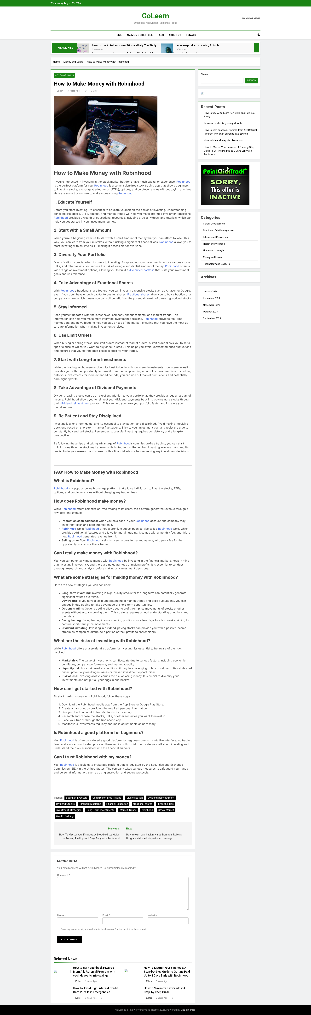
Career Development (214, 223)
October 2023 (210, 311)
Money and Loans (64, 75)
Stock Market (166, 810)
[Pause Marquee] (256, 47)
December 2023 (211, 298)
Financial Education (117, 803)
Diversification (135, 797)
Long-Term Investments (101, 810)
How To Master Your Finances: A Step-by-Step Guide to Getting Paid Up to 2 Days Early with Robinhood (167, 971)
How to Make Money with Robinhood (223, 140)
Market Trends (128, 810)
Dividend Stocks (65, 803)
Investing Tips (165, 803)
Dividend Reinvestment (161, 797)
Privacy (191, 35)
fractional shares (142, 803)
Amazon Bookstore (140, 35)
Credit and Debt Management (219, 230)
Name (61, 915)
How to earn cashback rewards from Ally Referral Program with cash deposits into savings (94, 971)
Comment (63, 875)
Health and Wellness (214, 243)
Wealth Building (65, 816)
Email (106, 915)
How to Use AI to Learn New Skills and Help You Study (124, 45)
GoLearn (155, 16)
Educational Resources (215, 237)
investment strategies (68, 810)
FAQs (161, 35)
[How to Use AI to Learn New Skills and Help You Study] (83, 50)
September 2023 (212, 318)
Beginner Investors (76, 797)
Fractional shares (138, 294)
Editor (60, 90)
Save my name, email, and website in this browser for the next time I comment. (103, 929)
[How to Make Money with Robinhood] (123, 130)
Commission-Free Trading (106, 797)
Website (152, 915)
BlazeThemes (188, 1009)
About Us (175, 35)
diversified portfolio (141, 270)
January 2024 (210, 291)
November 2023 (211, 305)
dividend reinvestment (75, 403)
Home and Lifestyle (213, 250)
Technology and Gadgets (216, 263)
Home (118, 35)
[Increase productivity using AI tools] (167, 50)
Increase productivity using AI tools (198, 45)
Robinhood (183, 181)
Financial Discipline (90, 803)
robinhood (147, 810)
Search (205, 74)
